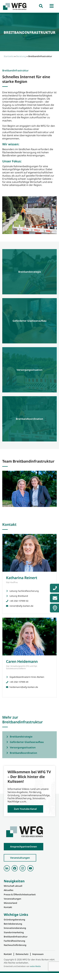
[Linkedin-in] (7, 868)
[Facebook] (15, 868)
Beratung (21, 56)
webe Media (35, 966)
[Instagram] (23, 868)
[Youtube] (30, 868)
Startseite (9, 56)
